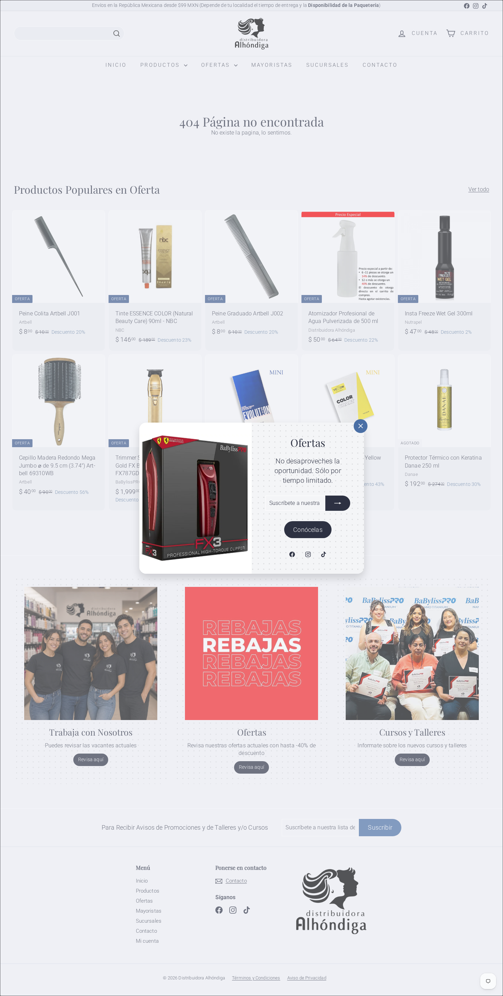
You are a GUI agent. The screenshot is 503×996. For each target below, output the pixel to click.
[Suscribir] (337, 502)
